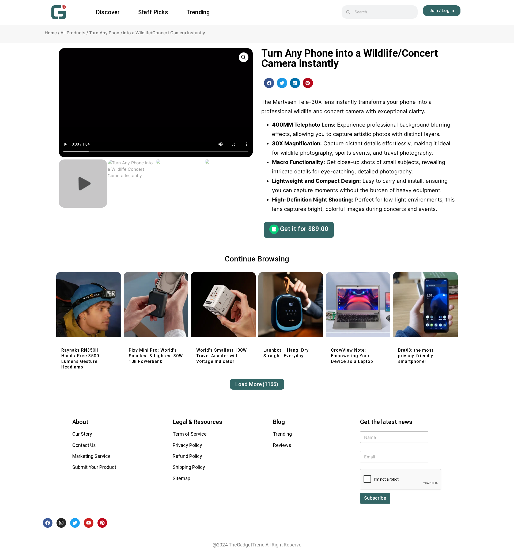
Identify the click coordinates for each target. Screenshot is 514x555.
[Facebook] (47, 523)
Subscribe (375, 498)
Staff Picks (153, 12)
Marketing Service (91, 456)
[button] (269, 83)
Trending (198, 12)
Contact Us (84, 445)
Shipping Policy (189, 467)
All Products (73, 32)
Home (51, 32)
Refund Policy (187, 456)
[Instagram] (61, 523)
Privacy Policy (187, 445)
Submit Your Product (94, 467)
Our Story (82, 434)
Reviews (282, 445)
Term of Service (190, 434)
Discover (108, 12)
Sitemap (181, 478)
